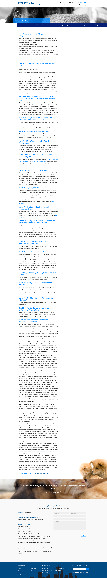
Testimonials (59, 5)
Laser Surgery (96, 25)
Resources (67, 5)
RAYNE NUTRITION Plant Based (39, 161)
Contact (75, 5)
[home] (39, 5)
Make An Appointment (25, 473)
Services (50, 5)
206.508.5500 (84, 2)
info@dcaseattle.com (60, 568)
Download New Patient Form (42, 473)
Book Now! (57, 570)
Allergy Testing (63, 25)
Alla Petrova (51, 492)
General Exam (24, 25)
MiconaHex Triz (46, 451)
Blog (19, 574)
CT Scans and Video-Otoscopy (43, 25)
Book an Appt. (83, 5)
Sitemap (32, 572)
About (44, 5)
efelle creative (86, 573)
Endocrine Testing (80, 25)
